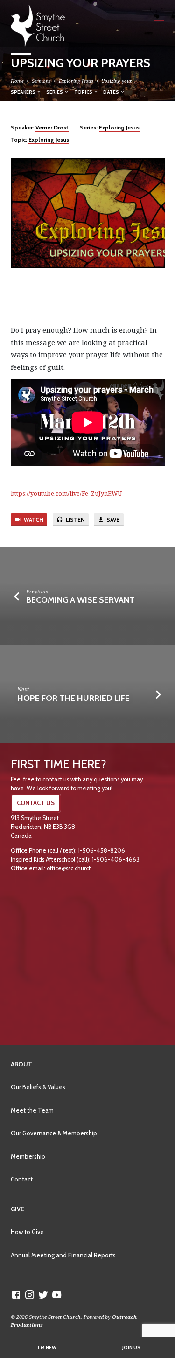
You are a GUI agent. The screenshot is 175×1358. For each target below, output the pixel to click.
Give (17, 1209)
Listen (74, 519)
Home (17, 81)
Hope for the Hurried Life (73, 698)
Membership (28, 1156)
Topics (83, 92)
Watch (32, 519)
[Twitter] (43, 1294)
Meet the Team (32, 1110)
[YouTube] (56, 1294)
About (21, 1064)
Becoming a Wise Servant (80, 599)
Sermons (41, 81)
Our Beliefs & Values (38, 1087)
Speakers (23, 92)
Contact (22, 1179)
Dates (111, 92)
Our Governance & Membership (54, 1133)
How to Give (27, 1232)
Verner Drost (52, 127)
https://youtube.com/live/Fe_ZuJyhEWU (66, 493)
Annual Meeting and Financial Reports (63, 1255)
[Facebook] (16, 1294)
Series (55, 92)
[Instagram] (29, 1294)
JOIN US (131, 1347)
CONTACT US (36, 803)
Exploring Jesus (76, 81)
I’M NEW (47, 1347)
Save (112, 519)
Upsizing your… (118, 81)
